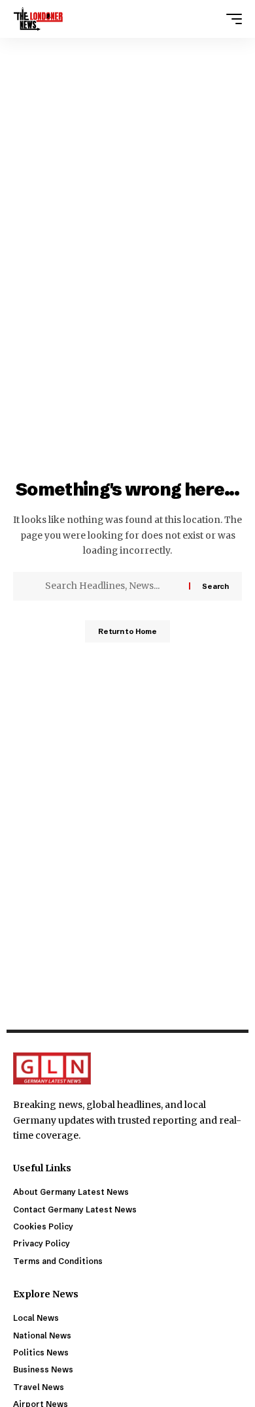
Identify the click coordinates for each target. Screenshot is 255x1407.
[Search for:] (112, 586)
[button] (231, 19)
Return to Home (127, 631)
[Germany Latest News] (38, 19)
